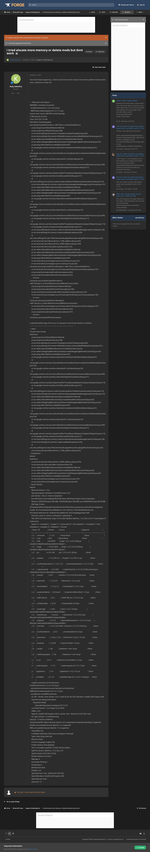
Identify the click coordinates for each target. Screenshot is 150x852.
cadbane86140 (122, 210)
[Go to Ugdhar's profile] (113, 154)
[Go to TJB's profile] (113, 101)
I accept (141, 847)
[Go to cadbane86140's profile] (113, 194)
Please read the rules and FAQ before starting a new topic (28, 38)
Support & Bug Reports (44, 60)
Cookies (7, 839)
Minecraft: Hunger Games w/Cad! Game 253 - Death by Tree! (128, 195)
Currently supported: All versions (19, 43)
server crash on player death (126, 101)
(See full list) (139, 218)
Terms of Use (32, 849)
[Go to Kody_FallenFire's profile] (8, 60)
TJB (119, 121)
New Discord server (121, 20)
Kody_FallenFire (15, 60)
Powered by (136, 839)
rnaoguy (120, 149)
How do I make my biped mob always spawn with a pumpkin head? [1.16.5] (130, 127)
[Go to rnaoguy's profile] (113, 126)
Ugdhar (120, 172)
